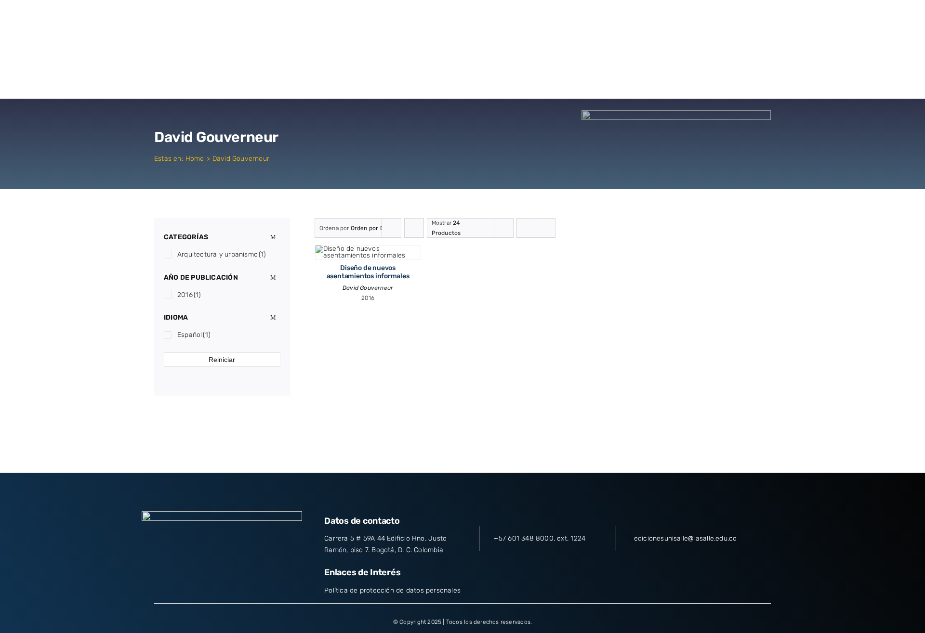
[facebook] (187, 575)
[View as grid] (526, 228)
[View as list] (545, 228)
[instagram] (222, 575)
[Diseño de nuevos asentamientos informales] (368, 249)
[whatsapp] (257, 575)
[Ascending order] (414, 228)
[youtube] (239, 575)
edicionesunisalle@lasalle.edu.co (685, 538)
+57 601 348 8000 (523, 538)
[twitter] (204, 575)
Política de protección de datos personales (392, 590)
